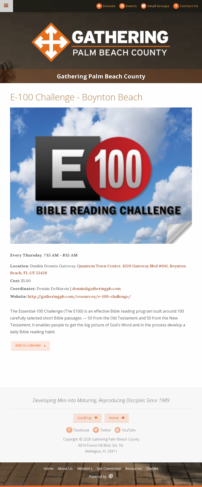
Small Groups (158, 6)
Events (131, 6)
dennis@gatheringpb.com (96, 288)
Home (114, 417)
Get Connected (109, 468)
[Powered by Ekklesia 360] (111, 476)
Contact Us (189, 6)
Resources (133, 468)
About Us (65, 468)
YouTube (128, 429)
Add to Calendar (28, 345)
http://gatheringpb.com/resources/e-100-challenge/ (79, 296)
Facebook (81, 429)
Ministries (84, 468)
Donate (109, 6)
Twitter (105, 429)
